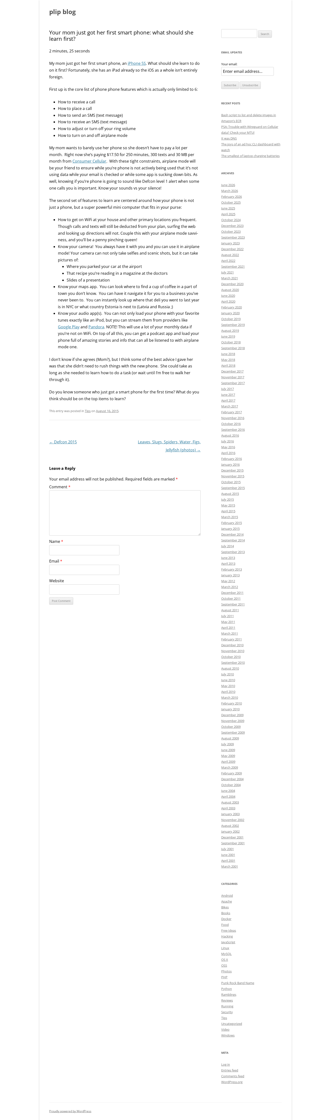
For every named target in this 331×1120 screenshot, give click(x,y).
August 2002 (230, 825)
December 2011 (232, 592)
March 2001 (229, 866)
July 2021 (227, 272)
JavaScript (228, 942)
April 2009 (228, 761)
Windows (228, 1035)
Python (226, 989)
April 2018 (228, 365)
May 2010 (228, 686)
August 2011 (230, 610)
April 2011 (228, 627)
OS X (224, 959)
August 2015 (230, 493)
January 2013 (230, 575)
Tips (88, 411)
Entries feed (229, 1070)
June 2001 (228, 855)
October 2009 (231, 726)
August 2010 (230, 668)
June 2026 (228, 185)
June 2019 (228, 336)
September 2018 (233, 348)
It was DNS (229, 138)
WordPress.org (232, 1082)
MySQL (226, 954)
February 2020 (231, 307)
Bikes (225, 907)
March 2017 (229, 406)
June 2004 (228, 790)
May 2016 (228, 447)
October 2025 (231, 202)
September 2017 (233, 383)
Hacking (227, 936)
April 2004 (228, 796)
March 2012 (229, 587)
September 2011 (233, 604)
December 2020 (232, 284)
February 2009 (231, 773)
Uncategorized (231, 1023)
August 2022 (230, 255)
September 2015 (233, 488)
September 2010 (233, 662)
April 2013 (228, 563)
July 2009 (227, 744)
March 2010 (229, 697)
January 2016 (230, 464)
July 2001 (227, 849)
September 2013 (233, 552)
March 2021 (229, 278)
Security (227, 1012)
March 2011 (229, 633)
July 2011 (227, 616)
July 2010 (227, 674)
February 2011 (231, 639)
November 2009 (232, 721)
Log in (225, 1064)
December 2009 (232, 715)
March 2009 (229, 767)
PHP (224, 977)
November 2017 (232, 377)
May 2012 (228, 581)
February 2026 (231, 196)
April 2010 (228, 691)
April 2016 (228, 453)
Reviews (227, 1000)
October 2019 (231, 319)
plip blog (62, 11)
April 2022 (228, 260)
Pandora (96, 327)
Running (227, 1006)
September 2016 (233, 429)
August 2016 (230, 435)
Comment (60, 486)
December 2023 (232, 226)
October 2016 (231, 424)
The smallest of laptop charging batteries (250, 156)
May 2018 (228, 359)
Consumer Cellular (89, 161)
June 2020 (228, 295)
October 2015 (231, 482)
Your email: (229, 64)
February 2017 (231, 412)
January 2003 (230, 814)
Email (55, 561)
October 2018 (231, 342)
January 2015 (230, 528)
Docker (226, 919)
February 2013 (231, 569)
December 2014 (232, 534)
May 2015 (228, 505)
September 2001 (233, 843)
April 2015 (228, 511)
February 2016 (231, 458)
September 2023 (233, 237)
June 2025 (228, 208)
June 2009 (228, 750)
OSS (224, 965)
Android (227, 895)
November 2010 (232, 651)
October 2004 (231, 785)
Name (56, 541)
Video (225, 1029)
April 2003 (228, 808)
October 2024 (231, 220)
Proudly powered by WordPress (70, 1111)
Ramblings (228, 994)
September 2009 (233, 732)
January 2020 (230, 313)
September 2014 (233, 540)
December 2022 (232, 249)
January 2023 (230, 243)
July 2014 (227, 546)
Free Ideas (228, 930)
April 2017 (228, 400)
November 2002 (232, 820)
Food (225, 924)
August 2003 (230, 802)
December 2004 (232, 779)
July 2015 (227, 499)
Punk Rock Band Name (237, 983)
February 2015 (231, 523)
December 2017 (232, 371)
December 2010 (232, 645)
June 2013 (228, 558)
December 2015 (232, 470)
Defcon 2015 (63, 442)
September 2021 (233, 266)
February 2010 (231, 703)
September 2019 (233, 325)
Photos (226, 971)
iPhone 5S (137, 63)
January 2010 (230, 709)
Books (225, 913)
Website (56, 580)
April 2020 (228, 301)
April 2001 (228, 860)
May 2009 (228, 756)
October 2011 (231, 598)
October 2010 (231, 657)
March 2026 (229, 191)
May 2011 (228, 622)
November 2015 (232, 476)
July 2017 (227, 389)
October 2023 (231, 231)
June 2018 (228, 354)
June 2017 (228, 394)
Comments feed (232, 1076)
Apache (226, 901)
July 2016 (227, 441)
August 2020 (230, 290)
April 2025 (228, 214)
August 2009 (230, 738)
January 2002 (230, 831)
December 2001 (232, 837)
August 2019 (230, 330)
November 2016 (232, 418)
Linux (225, 948)
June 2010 (228, 680)
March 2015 (229, 517)
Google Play (68, 327)
